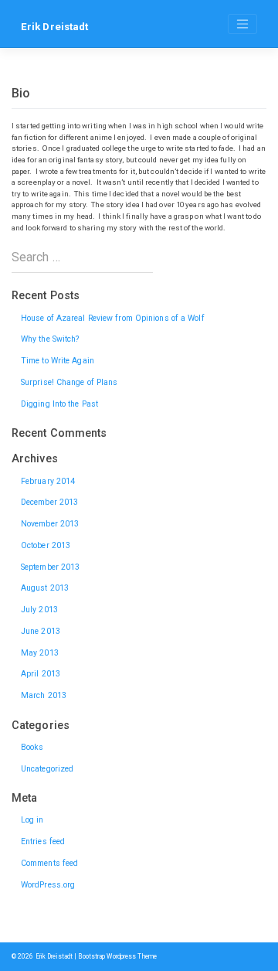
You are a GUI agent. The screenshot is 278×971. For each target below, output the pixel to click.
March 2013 (43, 695)
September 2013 (50, 567)
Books (32, 747)
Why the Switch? (50, 339)
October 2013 (45, 545)
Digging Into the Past (59, 404)
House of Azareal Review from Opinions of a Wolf (113, 318)
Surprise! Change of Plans (69, 382)
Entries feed (43, 841)
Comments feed (49, 863)
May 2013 (40, 653)
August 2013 (45, 588)
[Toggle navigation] (242, 24)
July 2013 (39, 610)
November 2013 (50, 524)
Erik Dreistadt (54, 26)
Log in (32, 820)
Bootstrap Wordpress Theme (117, 956)
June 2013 (40, 631)
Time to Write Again (57, 361)
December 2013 (49, 502)
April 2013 (40, 674)
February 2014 (48, 481)
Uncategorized (47, 769)
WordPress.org (48, 885)
